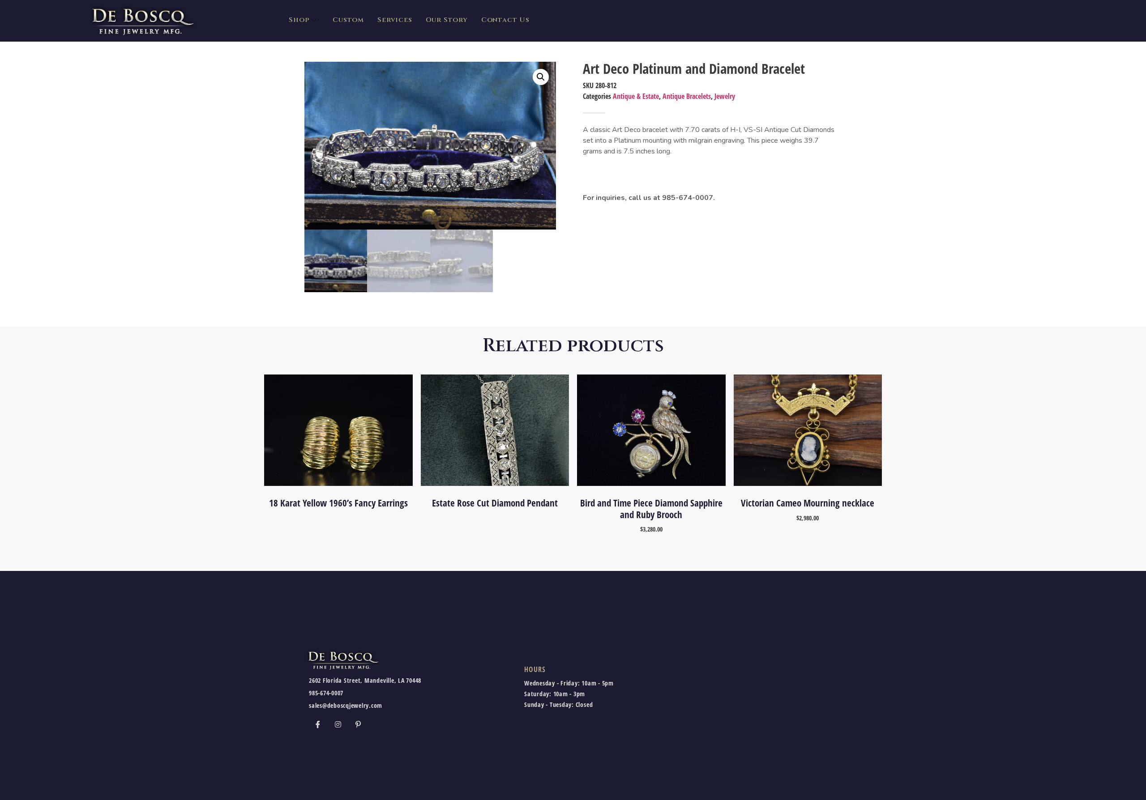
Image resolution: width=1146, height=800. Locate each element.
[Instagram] (338, 724)
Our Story (447, 20)
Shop (299, 20)
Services (394, 20)
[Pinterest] (358, 724)
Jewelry (724, 96)
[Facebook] (318, 724)
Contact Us (505, 20)
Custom (348, 20)
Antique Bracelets (687, 96)
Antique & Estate (636, 96)
